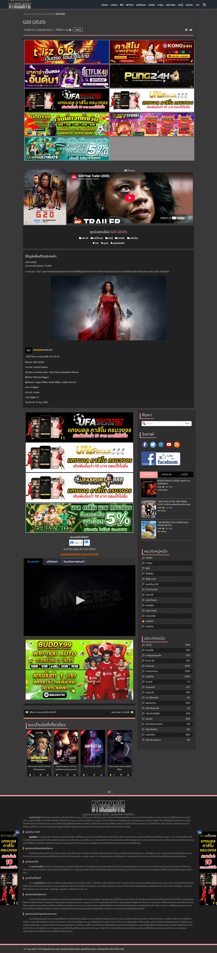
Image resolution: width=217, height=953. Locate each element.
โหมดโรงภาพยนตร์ (74, 561)
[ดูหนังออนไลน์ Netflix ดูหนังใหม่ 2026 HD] (20, 5)
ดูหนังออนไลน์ (118, 243)
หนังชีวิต (150, 676)
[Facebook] (145, 445)
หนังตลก (189, 5)
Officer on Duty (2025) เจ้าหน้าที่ (42, 712)
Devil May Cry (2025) (120, 712)
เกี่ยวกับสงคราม (153, 740)
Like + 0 (78, 543)
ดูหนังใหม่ (33, 837)
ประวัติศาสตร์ (152, 697)
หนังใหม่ (114, 5)
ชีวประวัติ (150, 661)
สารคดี (149, 682)
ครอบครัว (150, 687)
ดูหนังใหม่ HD (152, 584)
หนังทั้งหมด (141, 5)
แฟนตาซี (150, 692)
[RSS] (177, 445)
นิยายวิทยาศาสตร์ (154, 724)
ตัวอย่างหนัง (152, 589)
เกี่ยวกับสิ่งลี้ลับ (153, 713)
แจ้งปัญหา (52, 561)
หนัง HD (84, 238)
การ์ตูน (160, 5)
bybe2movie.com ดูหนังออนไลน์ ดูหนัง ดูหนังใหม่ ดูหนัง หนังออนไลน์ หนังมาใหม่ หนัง (83, 949)
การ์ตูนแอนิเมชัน (153, 655)
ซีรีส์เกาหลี (150, 579)
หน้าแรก (104, 5)
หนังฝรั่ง (121, 238)
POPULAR (166, 474)
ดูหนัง (105, 243)
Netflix (129, 5)
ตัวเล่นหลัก (33, 561)
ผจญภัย (150, 650)
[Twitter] (153, 445)
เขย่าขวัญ (133, 238)
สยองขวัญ (151, 703)
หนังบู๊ (180, 5)
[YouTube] (169, 445)
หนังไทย (151, 5)
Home (26, 14)
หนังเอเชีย (150, 616)
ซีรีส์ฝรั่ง (150, 574)
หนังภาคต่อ (170, 5)
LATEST (184, 474)
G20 (96, 243)
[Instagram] (161, 445)
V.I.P (197, 5)
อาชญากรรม (152, 671)
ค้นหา (187, 424)
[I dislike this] (87, 542)
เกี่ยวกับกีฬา (152, 729)
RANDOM (148, 474)
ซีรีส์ (121, 5)
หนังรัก (149, 719)
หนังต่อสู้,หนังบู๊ (48, 14)
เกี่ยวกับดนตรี (152, 708)
